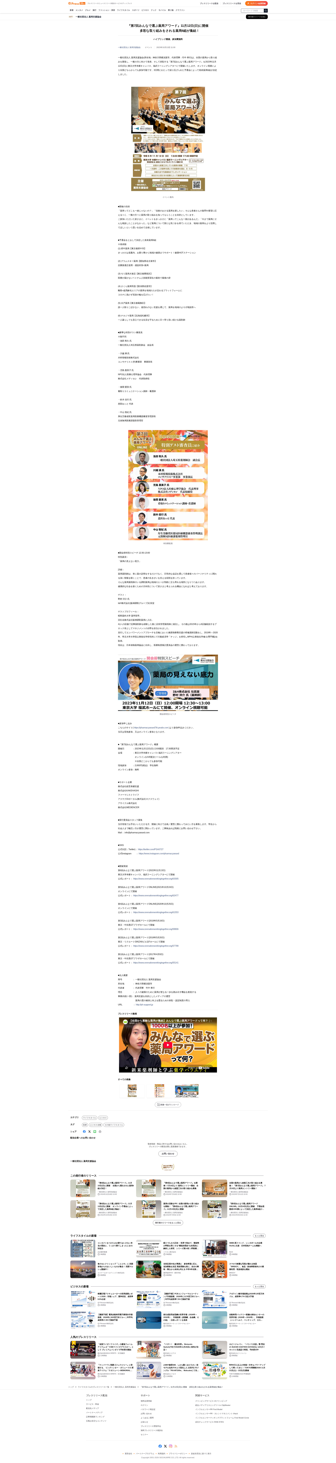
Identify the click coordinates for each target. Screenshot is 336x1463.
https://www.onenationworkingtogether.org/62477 (155, 895)
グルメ (88, 10)
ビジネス (145, 10)
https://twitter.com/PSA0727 (150, 849)
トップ (71, 1387)
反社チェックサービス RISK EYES (209, 1422)
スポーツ (135, 10)
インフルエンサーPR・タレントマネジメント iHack (216, 1414)
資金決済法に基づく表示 (201, 1454)
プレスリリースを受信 (232, 3)
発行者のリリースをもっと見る (168, 1223)
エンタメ (79, 10)
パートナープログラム (145, 1454)
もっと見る (259, 1236)
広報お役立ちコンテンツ (96, 1421)
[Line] (94, 1131)
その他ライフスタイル (114, 1125)
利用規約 (161, 1454)
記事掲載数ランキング (95, 1417)
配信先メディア (92, 1408)
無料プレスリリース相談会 (152, 1430)
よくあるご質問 (147, 1418)
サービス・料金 (92, 1404)
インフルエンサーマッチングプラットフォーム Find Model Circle (222, 1418)
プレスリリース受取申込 (151, 1426)
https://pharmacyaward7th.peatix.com (151, 728)
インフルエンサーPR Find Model (208, 1409)
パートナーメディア (94, 1412)
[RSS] (175, 1446)
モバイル (162, 10)
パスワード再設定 (148, 1409)
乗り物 (171, 10)
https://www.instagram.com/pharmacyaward (159, 853)
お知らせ (144, 1422)
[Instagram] (170, 1446)
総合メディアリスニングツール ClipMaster (212, 1405)
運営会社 (128, 1454)
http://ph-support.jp (144, 1005)
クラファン (180, 10)
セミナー (144, 1434)
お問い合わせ (168, 1154)
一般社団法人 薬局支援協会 (129, 47)
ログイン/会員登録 (258, 3)
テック (153, 10)
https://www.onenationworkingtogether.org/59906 (155, 929)
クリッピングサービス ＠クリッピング (211, 1401)
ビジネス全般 (95, 1125)
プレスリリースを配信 (209, 3)
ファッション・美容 (106, 10)
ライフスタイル (123, 10)
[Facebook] (84, 1131)
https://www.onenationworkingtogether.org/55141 (155, 963)
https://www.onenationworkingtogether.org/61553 (155, 912)
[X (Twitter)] (89, 1131)
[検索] (266, 11)
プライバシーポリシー (178, 1454)
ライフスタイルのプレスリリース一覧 (93, 1387)
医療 (85, 1125)
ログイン (144, 1405)
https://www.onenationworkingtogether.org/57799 (155, 946)
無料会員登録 (146, 1401)
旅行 (94, 10)
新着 (72, 10)
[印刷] (100, 1131)
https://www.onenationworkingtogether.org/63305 (155, 879)
